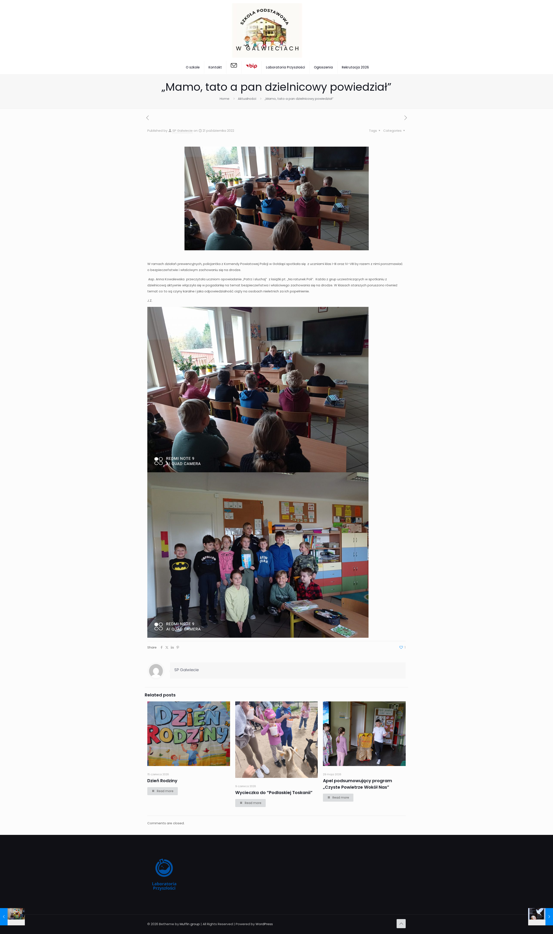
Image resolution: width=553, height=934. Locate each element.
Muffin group (190, 924)
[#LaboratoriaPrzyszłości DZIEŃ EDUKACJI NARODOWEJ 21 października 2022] (12, 916)
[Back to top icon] (401, 923)
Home (224, 98)
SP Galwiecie (182, 130)
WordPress (264, 924)
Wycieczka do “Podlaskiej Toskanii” (274, 793)
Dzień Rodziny (162, 781)
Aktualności (247, 98)
